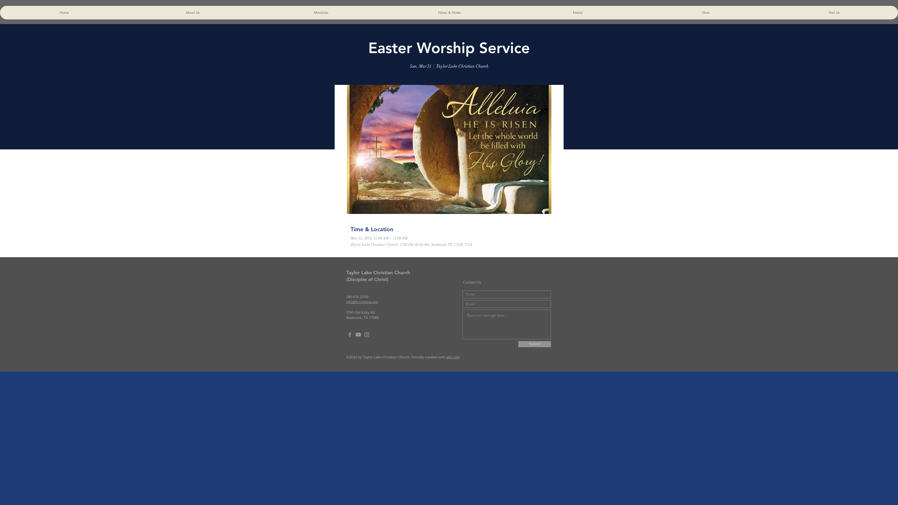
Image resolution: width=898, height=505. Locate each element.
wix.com (453, 357)
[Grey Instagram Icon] (366, 334)
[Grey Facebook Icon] (350, 334)
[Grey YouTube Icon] (358, 334)
